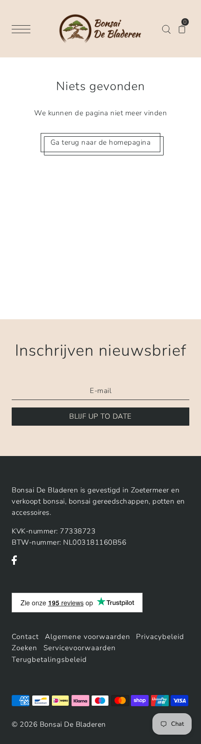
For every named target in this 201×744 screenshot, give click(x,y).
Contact (25, 636)
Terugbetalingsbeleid (49, 659)
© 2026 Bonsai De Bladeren (59, 724)
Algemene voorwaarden (87, 636)
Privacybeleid (160, 636)
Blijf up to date (100, 416)
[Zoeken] (166, 28)
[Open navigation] (23, 29)
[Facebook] (17, 564)
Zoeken (24, 648)
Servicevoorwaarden (79, 648)
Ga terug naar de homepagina (100, 142)
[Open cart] (182, 28)
